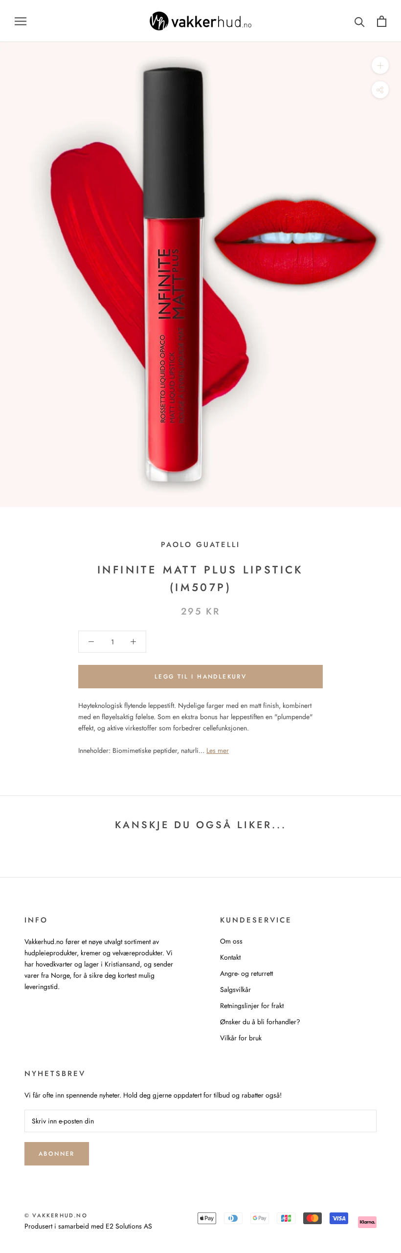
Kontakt (230, 957)
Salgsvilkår (235, 989)
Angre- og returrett (246, 973)
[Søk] (360, 21)
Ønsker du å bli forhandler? (260, 1022)
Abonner (57, 1153)
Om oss (231, 941)
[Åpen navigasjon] (20, 21)
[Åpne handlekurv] (381, 21)
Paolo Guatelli (200, 544)
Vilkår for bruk (241, 1038)
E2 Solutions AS (129, 1226)
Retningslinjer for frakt (252, 1006)
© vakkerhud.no (56, 1215)
